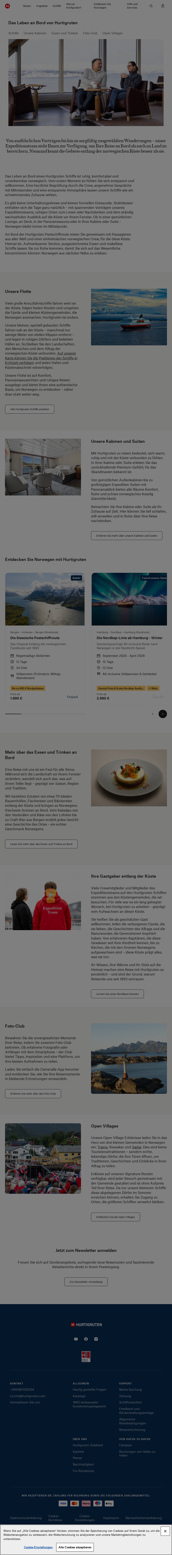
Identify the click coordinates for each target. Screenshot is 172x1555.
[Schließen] (165, 1531)
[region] (86, 1539)
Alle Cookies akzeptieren (75, 1547)
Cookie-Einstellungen (38, 1547)
